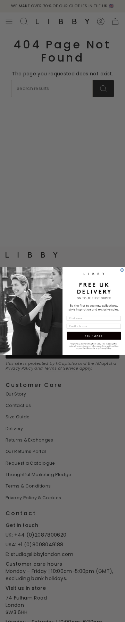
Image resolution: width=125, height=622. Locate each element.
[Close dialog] (122, 269)
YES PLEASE (94, 335)
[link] (94, 345)
